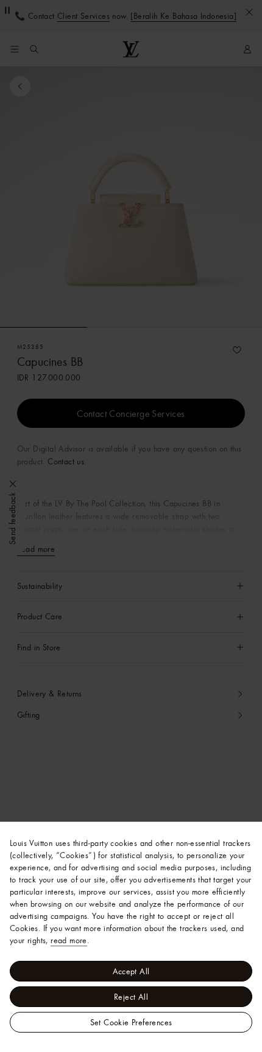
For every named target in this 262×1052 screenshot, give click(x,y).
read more (69, 940)
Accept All (131, 971)
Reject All (131, 996)
